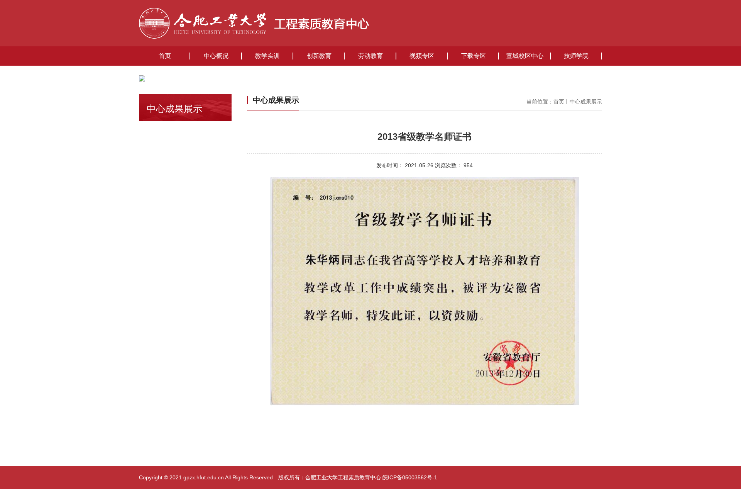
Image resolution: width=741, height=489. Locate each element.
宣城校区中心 (524, 56)
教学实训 (267, 56)
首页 (165, 56)
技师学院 (576, 56)
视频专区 (421, 56)
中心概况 (216, 56)
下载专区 (473, 56)
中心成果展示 (585, 101)
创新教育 (319, 56)
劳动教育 (370, 56)
